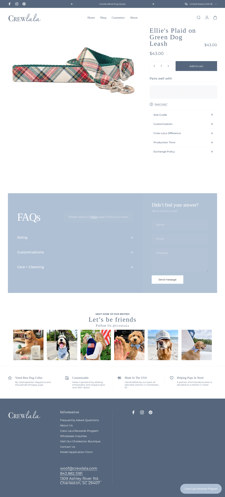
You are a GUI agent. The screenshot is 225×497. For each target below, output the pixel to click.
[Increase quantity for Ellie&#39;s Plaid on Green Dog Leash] (169, 66)
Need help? (161, 104)
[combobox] (201, 4)
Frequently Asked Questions (79, 420)
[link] (81, 480)
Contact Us (67, 446)
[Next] (153, 4)
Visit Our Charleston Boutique (80, 441)
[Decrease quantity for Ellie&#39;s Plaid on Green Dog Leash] (153, 66)
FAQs (93, 217)
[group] (28, 345)
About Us (66, 425)
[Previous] (72, 4)
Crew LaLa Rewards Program (79, 430)
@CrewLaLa (121, 325)
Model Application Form (76, 452)
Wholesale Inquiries (73, 436)
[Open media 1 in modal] (73, 70)
